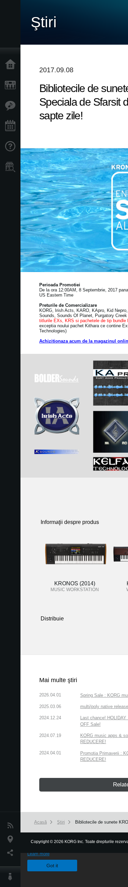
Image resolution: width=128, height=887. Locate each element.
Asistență (12, 146)
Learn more (38, 853)
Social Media (12, 853)
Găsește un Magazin (12, 167)
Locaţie (12, 839)
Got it (52, 865)
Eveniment (12, 126)
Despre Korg (12, 877)
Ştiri (12, 825)
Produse (12, 85)
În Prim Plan (12, 105)
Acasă (12, 65)
